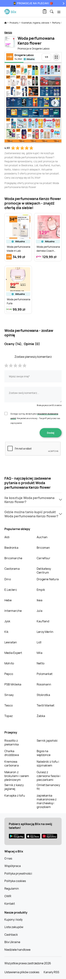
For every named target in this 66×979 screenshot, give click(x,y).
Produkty (14, 22)
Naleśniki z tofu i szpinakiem (48, 763)
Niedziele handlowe (17, 950)
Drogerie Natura (48, 579)
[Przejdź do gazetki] (56, 57)
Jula (39, 611)
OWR (7, 896)
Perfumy (56, 22)
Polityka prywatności (18, 873)
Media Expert (13, 653)
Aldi (7, 537)
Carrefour (43, 558)
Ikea (39, 600)
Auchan (42, 537)
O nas (8, 858)
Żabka (41, 716)
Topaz (8, 716)
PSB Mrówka (12, 684)
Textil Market (45, 705)
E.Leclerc (10, 590)
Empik (41, 590)
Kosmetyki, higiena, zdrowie (35, 22)
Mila (39, 653)
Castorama (12, 569)
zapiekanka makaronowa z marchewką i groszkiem (46, 801)
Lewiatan (10, 642)
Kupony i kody (13, 920)
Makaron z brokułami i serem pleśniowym (16, 776)
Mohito (9, 663)
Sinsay (9, 695)
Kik (6, 632)
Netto (40, 663)
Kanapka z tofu (14, 795)
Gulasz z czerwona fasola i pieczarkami (48, 776)
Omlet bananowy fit (48, 787)
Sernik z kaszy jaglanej (14, 787)
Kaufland (43, 621)
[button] (33, 500)
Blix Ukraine (12, 942)
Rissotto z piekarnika (11, 742)
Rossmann (44, 684)
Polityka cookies (15, 881)
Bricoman (43, 548)
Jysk (7, 621)
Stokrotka (43, 695)
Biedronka (11, 548)
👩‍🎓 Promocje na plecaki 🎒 (33, 3)
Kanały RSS (51, 972)
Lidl (39, 642)
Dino (7, 579)
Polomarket (44, 674)
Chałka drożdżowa (11, 753)
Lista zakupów (13, 927)
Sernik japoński (47, 741)
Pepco (8, 674)
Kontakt (9, 904)
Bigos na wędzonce (44, 753)
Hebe (8, 600)
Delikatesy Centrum (44, 570)
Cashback (11, 935)
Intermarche (13, 611)
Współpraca (12, 866)
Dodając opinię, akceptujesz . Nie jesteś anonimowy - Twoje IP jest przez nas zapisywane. (35, 418)
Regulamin (11, 889)
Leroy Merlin (45, 632)
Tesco (8, 705)
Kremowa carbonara (11, 763)
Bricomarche (13, 558)
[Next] (63, 3)
